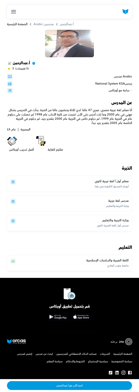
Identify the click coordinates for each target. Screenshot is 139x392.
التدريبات (105, 354)
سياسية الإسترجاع (98, 361)
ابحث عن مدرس (44, 354)
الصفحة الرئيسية (17, 24)
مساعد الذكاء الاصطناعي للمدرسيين (76, 354)
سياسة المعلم (55, 361)
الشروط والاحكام (75, 361)
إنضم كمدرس (24, 354)
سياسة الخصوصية (121, 361)
